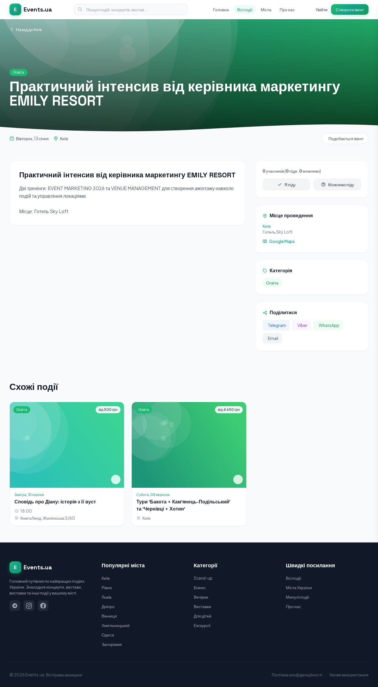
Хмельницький (116, 625)
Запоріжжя (112, 644)
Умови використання (349, 674)
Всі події (244, 9)
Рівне (107, 587)
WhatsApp (329, 325)
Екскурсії (202, 625)
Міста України (299, 587)
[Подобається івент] (115, 479)
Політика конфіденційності (297, 674)
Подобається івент (346, 138)
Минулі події (297, 596)
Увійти (322, 9)
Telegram (277, 325)
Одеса (108, 634)
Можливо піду (341, 184)
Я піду (290, 184)
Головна (221, 9)
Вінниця (109, 615)
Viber (302, 325)
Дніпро (108, 606)
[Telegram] (14, 605)
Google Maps (282, 241)
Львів (106, 596)
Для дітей (202, 615)
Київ (64, 138)
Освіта (272, 282)
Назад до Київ (29, 29)
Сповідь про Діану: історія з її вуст (55, 502)
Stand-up (203, 578)
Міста (266, 9)
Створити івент (350, 9)
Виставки (202, 606)
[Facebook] (43, 605)
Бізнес (200, 587)
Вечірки (201, 596)
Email (273, 338)
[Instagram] (29, 605)
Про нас (287, 9)
